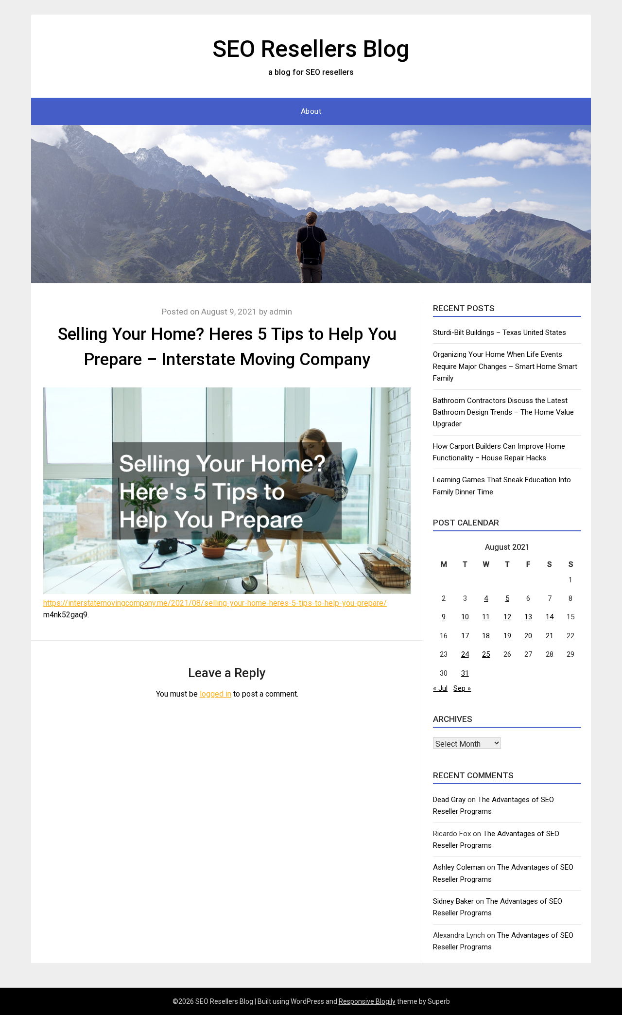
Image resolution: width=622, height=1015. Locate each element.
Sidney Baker (453, 901)
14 (549, 616)
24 (465, 654)
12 (507, 616)
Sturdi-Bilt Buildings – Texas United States (499, 332)
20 (528, 635)
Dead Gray (449, 799)
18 (486, 635)
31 (465, 673)
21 (549, 635)
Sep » (462, 688)
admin (280, 311)
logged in (215, 694)
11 (486, 616)
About (311, 111)
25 (486, 654)
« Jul (440, 688)
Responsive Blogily (367, 1001)
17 (465, 635)
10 (465, 616)
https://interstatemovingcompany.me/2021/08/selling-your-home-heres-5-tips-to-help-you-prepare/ (215, 603)
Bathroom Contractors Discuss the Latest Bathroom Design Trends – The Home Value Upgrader (503, 412)
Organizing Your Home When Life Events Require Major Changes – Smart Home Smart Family (505, 366)
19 (507, 635)
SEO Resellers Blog (311, 49)
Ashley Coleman (459, 867)
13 (528, 616)
